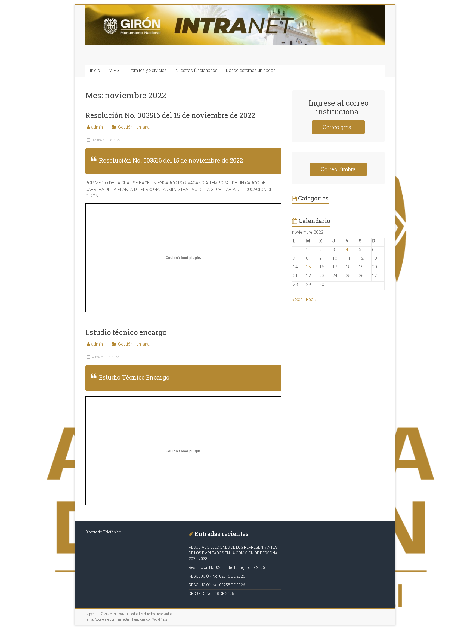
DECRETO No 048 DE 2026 (211, 593)
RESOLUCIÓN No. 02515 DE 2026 (217, 576)
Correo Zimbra (338, 169)
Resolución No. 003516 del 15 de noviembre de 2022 (170, 115)
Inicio (95, 70)
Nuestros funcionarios (196, 70)
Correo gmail (338, 127)
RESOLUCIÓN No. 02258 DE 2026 (217, 585)
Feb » (311, 299)
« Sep (297, 299)
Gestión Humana (134, 127)
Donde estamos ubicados (251, 70)
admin (97, 127)
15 (308, 267)
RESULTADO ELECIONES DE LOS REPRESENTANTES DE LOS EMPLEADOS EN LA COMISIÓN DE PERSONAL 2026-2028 (234, 553)
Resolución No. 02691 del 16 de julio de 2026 (227, 567)
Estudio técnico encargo (125, 332)
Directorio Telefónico (103, 532)
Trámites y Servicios (147, 70)
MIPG (114, 70)
